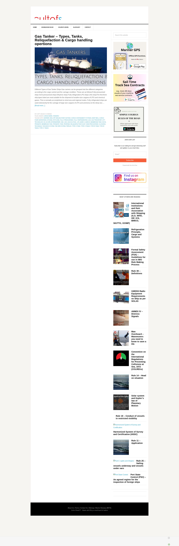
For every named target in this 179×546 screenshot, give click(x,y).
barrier (46, 118)
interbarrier (55, 122)
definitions (43, 120)
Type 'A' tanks (85, 126)
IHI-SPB (48, 122)
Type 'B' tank (95, 126)
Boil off (52, 118)
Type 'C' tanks (44, 128)
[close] (90, 538)
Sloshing (102, 124)
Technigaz (38, 126)
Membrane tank (96, 122)
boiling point (60, 118)
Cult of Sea (48, 15)
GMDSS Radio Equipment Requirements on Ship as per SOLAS (138, 296)
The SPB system (60, 126)
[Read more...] (40, 105)
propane (67, 124)
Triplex (68, 126)
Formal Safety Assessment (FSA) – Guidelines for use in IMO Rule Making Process (138, 257)
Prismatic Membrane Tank (43, 124)
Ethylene (56, 120)
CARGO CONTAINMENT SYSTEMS (81, 118)
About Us (71, 508)
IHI (44, 122)
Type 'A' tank (76, 126)
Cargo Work (48, 116)
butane (68, 118)
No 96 (104, 122)
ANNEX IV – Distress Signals (137, 313)
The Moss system (48, 126)
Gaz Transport (96, 120)
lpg (78, 122)
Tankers (56, 116)
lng (65, 122)
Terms (77, 508)
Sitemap (91, 508)
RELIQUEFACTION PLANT (77, 124)
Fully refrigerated (81, 120)
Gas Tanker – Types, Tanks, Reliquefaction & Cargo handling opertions (64, 40)
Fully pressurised (66, 120)
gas (89, 120)
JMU (62, 122)
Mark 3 (82, 122)
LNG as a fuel (71, 122)
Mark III (87, 122)
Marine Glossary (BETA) (103, 508)
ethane (49, 120)
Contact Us (84, 508)
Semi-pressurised (92, 124)
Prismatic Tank (58, 124)
